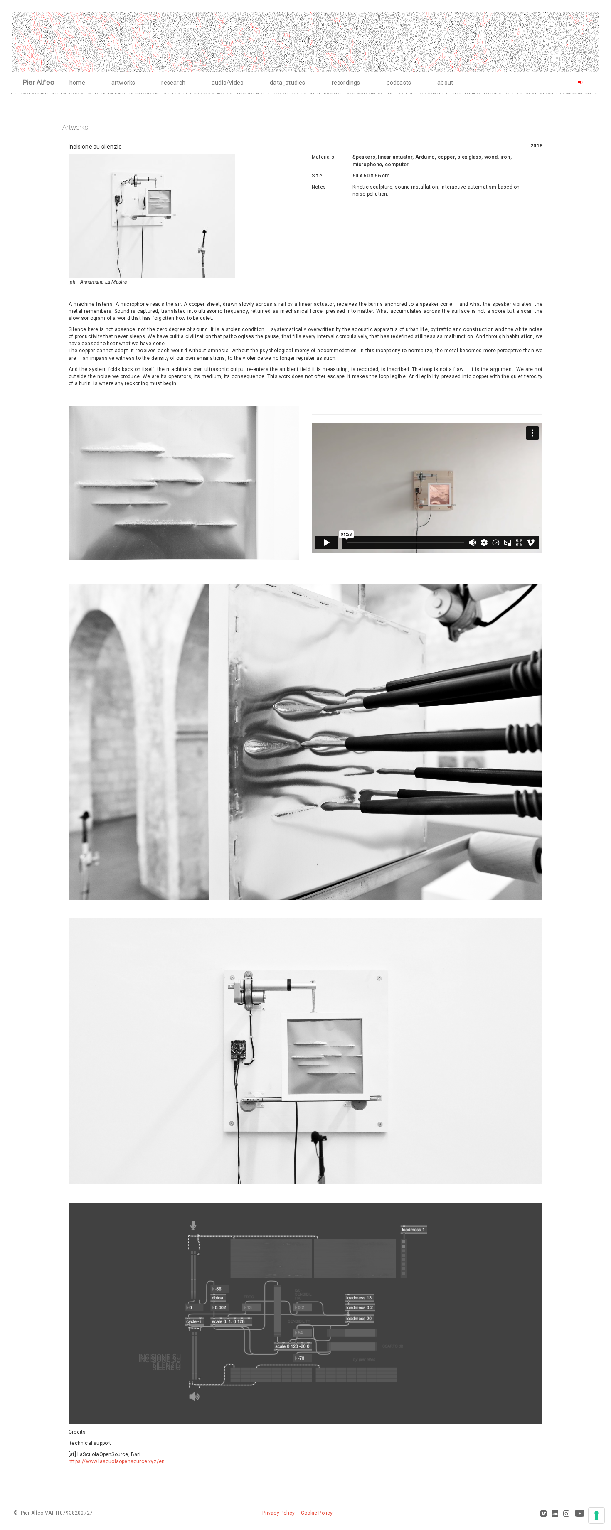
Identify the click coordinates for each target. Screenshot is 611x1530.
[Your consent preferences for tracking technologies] (596, 1515)
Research (173, 82)
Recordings (346, 82)
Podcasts (399, 82)
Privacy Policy (278, 1513)
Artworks (123, 82)
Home (77, 82)
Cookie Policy (317, 1513)
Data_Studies (287, 82)
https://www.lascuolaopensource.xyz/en (117, 1461)
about (445, 82)
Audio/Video (228, 82)
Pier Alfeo (38, 82)
